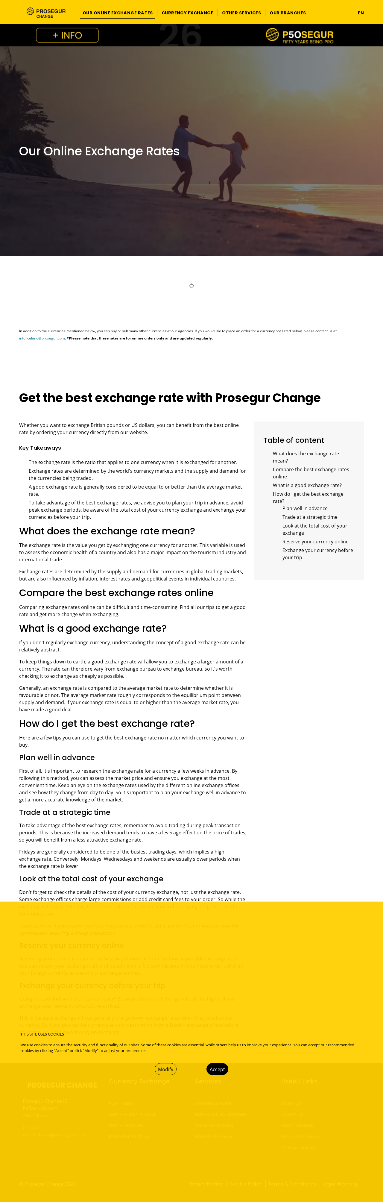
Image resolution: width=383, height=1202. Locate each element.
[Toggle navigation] (313, 13)
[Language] (348, 12)
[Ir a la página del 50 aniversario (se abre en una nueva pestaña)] (191, 35)
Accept (217, 1069)
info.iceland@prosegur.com (42, 338)
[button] (117, 13)
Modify (165, 1069)
